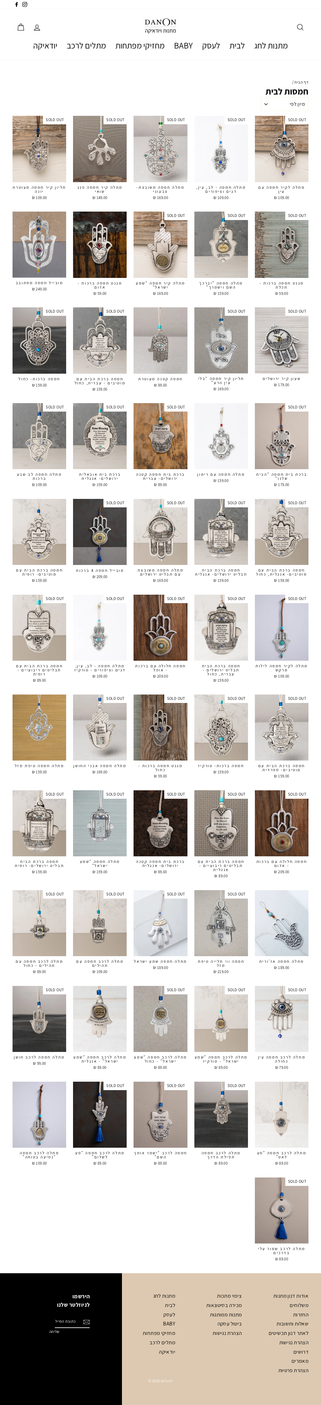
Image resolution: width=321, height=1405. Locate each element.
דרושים (300, 1351)
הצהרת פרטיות (293, 1370)
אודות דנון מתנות (290, 1295)
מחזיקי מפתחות (140, 45)
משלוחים (299, 1305)
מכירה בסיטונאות (224, 1305)
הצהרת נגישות (294, 1342)
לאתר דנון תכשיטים (288, 1333)
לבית (237, 45)
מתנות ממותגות (226, 1314)
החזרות (300, 1314)
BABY (183, 45)
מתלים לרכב (86, 45)
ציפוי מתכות (229, 1295)
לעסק (211, 45)
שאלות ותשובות (292, 1323)
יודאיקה (45, 45)
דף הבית (301, 82)
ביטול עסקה (230, 1323)
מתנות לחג (271, 45)
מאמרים (300, 1360)
